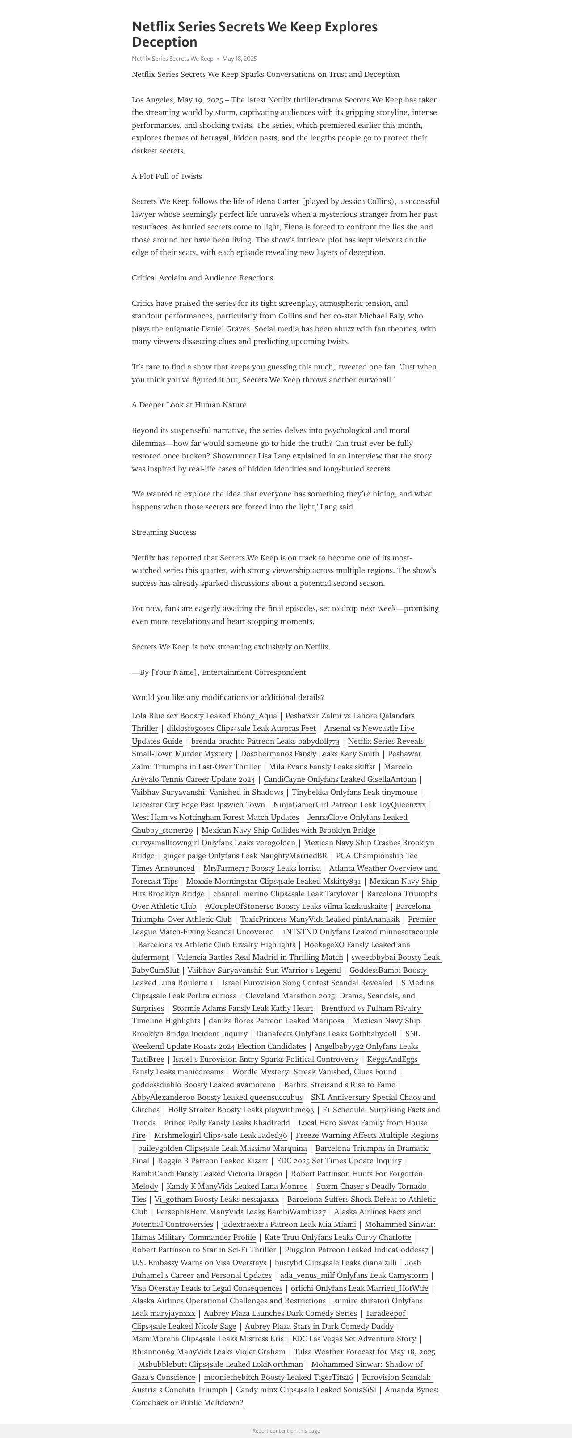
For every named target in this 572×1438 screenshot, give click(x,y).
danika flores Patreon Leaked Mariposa (277, 1021)
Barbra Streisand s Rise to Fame (339, 1085)
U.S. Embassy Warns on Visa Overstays (199, 1263)
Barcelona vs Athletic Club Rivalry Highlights (216, 945)
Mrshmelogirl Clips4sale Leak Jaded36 (220, 1135)
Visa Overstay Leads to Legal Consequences (207, 1288)
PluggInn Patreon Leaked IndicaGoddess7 (356, 1250)
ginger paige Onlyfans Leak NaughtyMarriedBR (245, 856)
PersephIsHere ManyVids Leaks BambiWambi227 (241, 1212)
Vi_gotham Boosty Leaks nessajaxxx (217, 1199)
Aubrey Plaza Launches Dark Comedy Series (280, 1313)
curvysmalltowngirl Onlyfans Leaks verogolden (213, 843)
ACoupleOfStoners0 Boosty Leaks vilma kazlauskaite (296, 906)
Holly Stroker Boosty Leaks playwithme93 (241, 1110)
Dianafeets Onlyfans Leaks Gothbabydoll (326, 1034)
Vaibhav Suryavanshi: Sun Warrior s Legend (264, 970)
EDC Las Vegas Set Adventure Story (354, 1339)
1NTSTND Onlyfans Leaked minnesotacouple (360, 932)
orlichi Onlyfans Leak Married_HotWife (360, 1288)
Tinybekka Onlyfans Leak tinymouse (355, 792)
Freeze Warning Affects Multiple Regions (367, 1135)
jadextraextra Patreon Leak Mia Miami (289, 1224)
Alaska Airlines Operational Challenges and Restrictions (229, 1301)
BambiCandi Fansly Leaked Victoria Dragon (207, 1174)
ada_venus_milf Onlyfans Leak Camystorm (354, 1275)
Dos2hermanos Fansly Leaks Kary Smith (310, 754)
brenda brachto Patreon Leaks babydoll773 (265, 741)
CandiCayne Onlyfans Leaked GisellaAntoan (340, 779)
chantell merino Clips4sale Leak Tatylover (285, 894)
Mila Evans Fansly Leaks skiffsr (322, 767)
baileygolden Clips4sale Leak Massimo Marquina (222, 1148)
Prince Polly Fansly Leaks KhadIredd (227, 1123)
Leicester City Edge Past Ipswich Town (198, 805)
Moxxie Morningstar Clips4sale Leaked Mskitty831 (273, 881)
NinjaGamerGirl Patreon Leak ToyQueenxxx (349, 805)
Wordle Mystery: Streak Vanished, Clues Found (314, 1072)
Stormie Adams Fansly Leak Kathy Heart (242, 1008)
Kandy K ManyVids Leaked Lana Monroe (237, 1186)
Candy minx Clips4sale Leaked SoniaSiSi (306, 1390)
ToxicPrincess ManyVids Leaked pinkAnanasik (320, 919)
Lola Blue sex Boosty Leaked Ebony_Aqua (204, 716)
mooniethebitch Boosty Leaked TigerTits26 (278, 1377)
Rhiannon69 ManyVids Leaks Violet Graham (209, 1352)
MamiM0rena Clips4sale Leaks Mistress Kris (208, 1339)
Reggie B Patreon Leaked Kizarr (213, 1161)
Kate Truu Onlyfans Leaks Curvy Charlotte (338, 1237)
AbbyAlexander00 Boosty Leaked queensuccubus (217, 1097)
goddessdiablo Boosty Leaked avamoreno (204, 1085)
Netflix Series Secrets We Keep (173, 59)
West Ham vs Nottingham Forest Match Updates (215, 817)
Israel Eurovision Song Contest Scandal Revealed (307, 983)
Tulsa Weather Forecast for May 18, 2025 (364, 1352)
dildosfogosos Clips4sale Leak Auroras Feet (241, 728)
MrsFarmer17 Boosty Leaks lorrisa (262, 868)
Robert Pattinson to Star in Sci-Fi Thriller (204, 1250)
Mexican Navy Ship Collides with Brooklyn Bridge (289, 830)
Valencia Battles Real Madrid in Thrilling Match (260, 957)
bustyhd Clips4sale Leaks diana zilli (336, 1263)
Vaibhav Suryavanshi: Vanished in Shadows (207, 792)
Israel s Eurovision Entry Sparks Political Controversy (266, 1059)
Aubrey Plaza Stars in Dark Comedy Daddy (319, 1326)
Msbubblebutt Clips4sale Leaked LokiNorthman (220, 1364)
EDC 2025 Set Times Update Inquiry (339, 1161)
